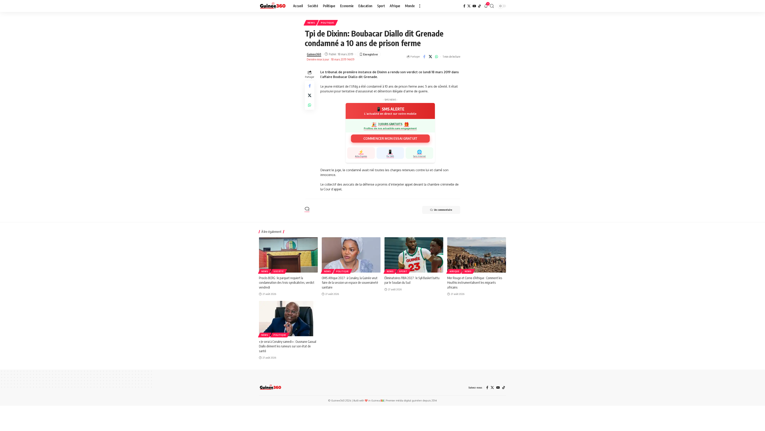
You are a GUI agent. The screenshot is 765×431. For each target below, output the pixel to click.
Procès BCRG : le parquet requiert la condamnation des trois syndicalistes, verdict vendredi (286, 282)
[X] (469, 6)
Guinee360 (314, 54)
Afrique (454, 271)
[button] (420, 6)
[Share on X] (430, 56)
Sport (403, 271)
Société (279, 271)
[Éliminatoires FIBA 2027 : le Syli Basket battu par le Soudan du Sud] (413, 255)
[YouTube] (474, 6)
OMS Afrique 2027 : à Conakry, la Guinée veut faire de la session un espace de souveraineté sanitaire (350, 282)
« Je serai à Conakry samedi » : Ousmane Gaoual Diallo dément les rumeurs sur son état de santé (287, 346)
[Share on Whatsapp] (436, 56)
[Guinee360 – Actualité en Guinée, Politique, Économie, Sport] (270, 387)
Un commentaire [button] (443, 209)
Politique (327, 22)
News (311, 22)
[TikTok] (479, 6)
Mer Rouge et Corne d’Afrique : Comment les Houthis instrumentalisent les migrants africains (474, 282)
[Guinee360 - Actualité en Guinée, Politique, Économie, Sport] (273, 6)
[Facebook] (464, 6)
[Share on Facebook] (424, 56)
